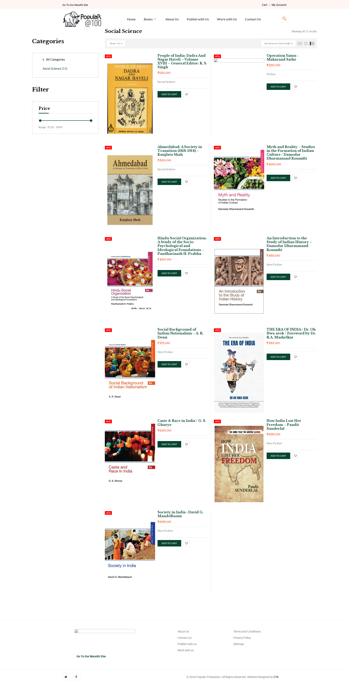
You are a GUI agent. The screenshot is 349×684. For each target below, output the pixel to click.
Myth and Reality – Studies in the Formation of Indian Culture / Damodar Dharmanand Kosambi (291, 153)
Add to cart (169, 94)
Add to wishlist (186, 94)
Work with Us (227, 19)
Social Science (55, 68)
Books (148, 19)
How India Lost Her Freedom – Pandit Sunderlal (284, 424)
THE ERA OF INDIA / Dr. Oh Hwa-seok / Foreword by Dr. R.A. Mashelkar (291, 333)
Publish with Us (198, 19)
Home (131, 19)
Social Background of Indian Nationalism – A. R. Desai (180, 333)
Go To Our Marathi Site (75, 4)
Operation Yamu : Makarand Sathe (282, 57)
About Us (172, 19)
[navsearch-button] (284, 19)
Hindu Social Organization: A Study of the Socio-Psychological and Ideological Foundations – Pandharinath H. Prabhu (182, 246)
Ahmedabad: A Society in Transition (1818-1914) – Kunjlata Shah (180, 151)
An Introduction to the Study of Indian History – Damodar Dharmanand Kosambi (289, 244)
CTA (276, 677)
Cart (264, 4)
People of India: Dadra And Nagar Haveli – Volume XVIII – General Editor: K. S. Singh (182, 61)
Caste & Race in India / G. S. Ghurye (182, 423)
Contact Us (253, 19)
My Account (279, 4)
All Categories (55, 59)
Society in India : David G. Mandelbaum (180, 514)
